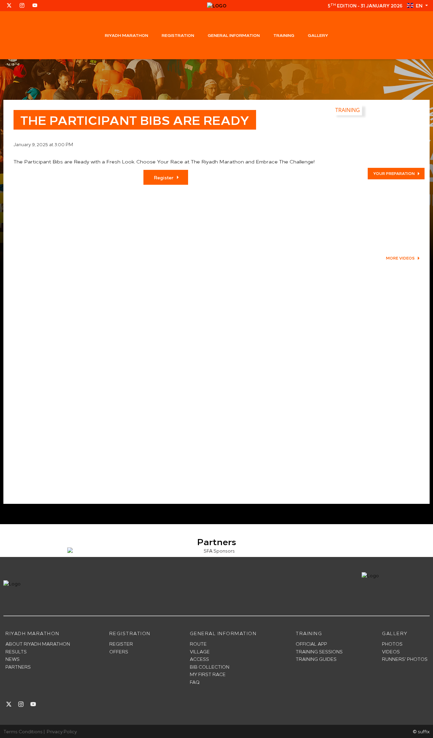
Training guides (316, 659)
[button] (417, 5)
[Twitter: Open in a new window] (9, 5)
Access (199, 659)
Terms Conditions (23, 731)
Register (163, 177)
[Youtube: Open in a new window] (35, 5)
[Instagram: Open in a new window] (22, 5)
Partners (18, 667)
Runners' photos (405, 659)
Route (198, 644)
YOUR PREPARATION (394, 173)
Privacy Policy (62, 731)
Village (200, 651)
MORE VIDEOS (400, 258)
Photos (392, 644)
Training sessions (319, 651)
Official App (311, 644)
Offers (118, 651)
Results (16, 651)
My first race (208, 674)
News (12, 659)
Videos (391, 651)
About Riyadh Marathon (37, 644)
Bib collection (209, 667)
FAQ (195, 682)
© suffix (421, 731)
